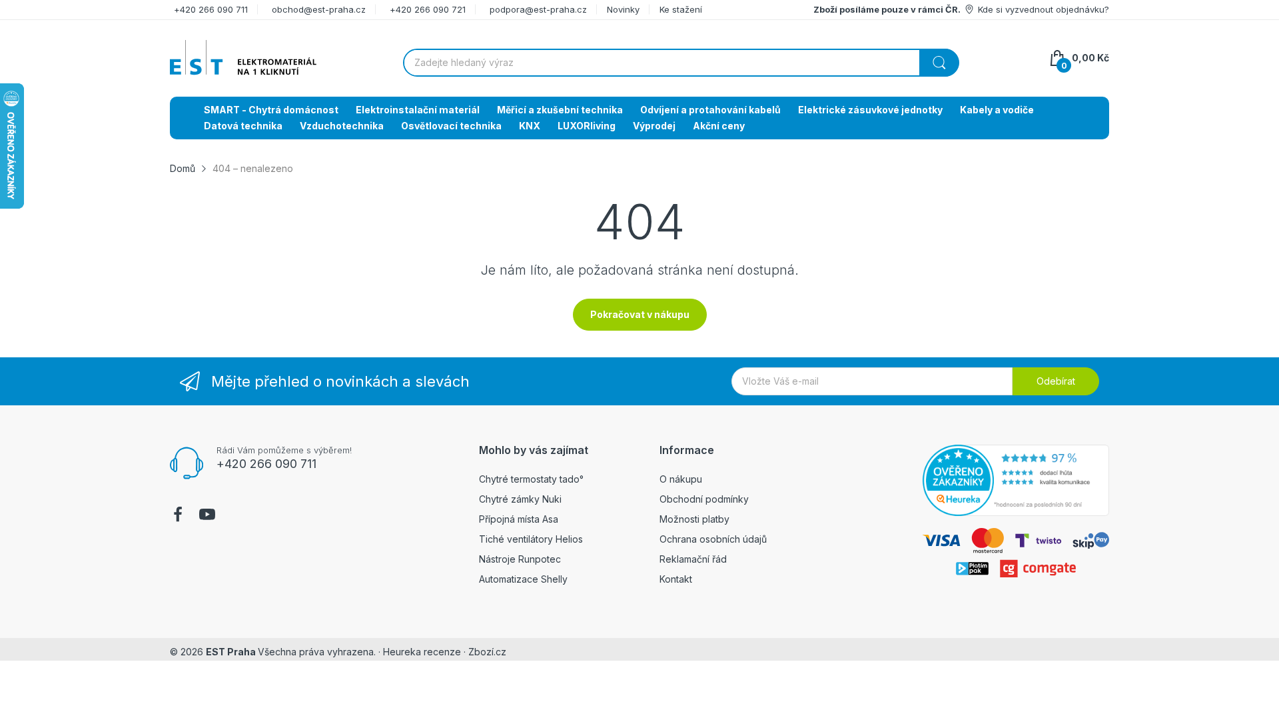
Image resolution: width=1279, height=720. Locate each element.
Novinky (623, 9)
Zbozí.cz (487, 651)
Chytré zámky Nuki (520, 499)
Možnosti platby (694, 519)
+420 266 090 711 (211, 9)
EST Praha (231, 651)
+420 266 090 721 (428, 9)
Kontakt (675, 579)
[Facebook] (178, 516)
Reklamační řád (693, 559)
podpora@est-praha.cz (538, 9)
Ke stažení (680, 9)
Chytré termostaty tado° (531, 479)
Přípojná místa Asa (518, 519)
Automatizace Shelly (523, 579)
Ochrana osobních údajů (713, 539)
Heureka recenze (422, 651)
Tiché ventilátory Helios (531, 539)
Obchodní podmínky (704, 499)
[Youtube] (207, 516)
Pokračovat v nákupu (639, 314)
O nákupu (680, 479)
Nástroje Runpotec (520, 559)
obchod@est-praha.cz (319, 9)
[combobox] (680, 62)
